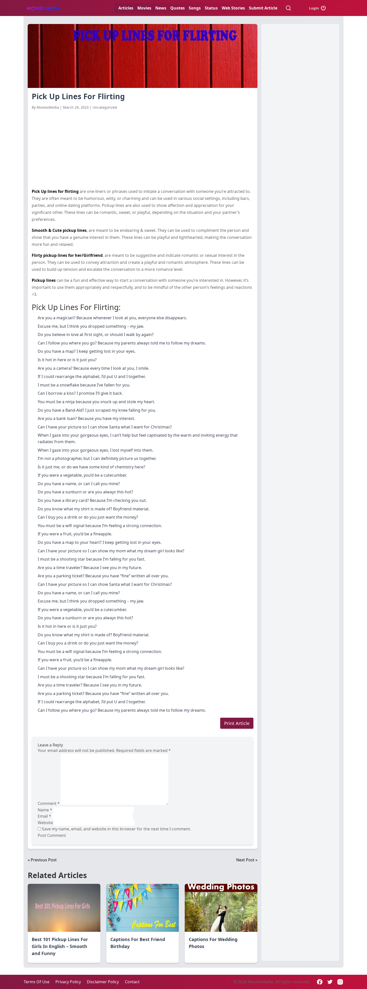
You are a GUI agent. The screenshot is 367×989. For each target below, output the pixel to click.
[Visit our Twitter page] (330, 982)
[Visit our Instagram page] (340, 982)
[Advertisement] (142, 149)
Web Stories (233, 8)
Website (45, 822)
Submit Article (263, 8)
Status (211, 8)
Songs (195, 8)
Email (44, 816)
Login (314, 8)
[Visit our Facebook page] (320, 982)
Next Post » (246, 860)
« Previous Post (42, 860)
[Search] (288, 8)
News (160, 8)
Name (45, 810)
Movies (144, 8)
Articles (125, 8)
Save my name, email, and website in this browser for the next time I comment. (116, 829)
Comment (49, 803)
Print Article (236, 723)
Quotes (177, 8)
